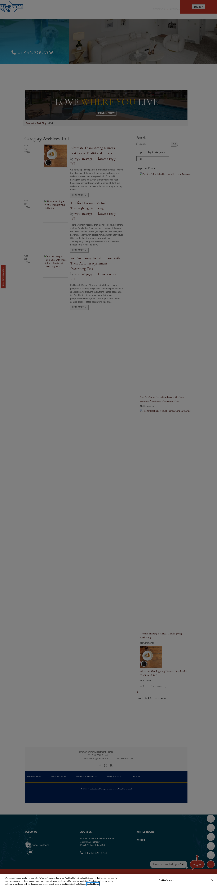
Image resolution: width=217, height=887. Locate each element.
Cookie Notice (93, 884)
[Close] (212, 880)
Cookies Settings (166, 880)
